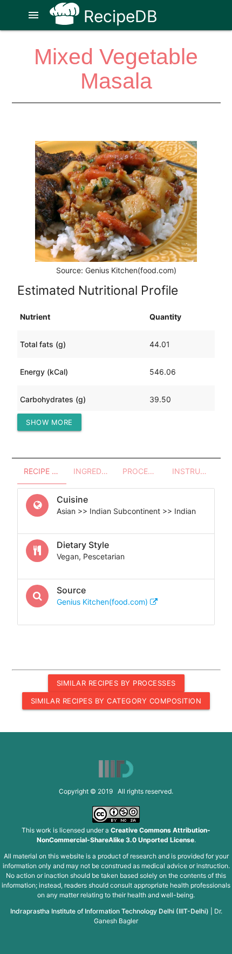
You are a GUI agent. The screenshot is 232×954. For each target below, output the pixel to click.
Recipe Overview (45, 471)
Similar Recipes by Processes (116, 683)
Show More (49, 422)
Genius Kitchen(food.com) (103, 601)
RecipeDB (118, 16)
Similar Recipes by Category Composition (116, 700)
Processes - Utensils (144, 471)
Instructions (193, 471)
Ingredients (95, 471)
